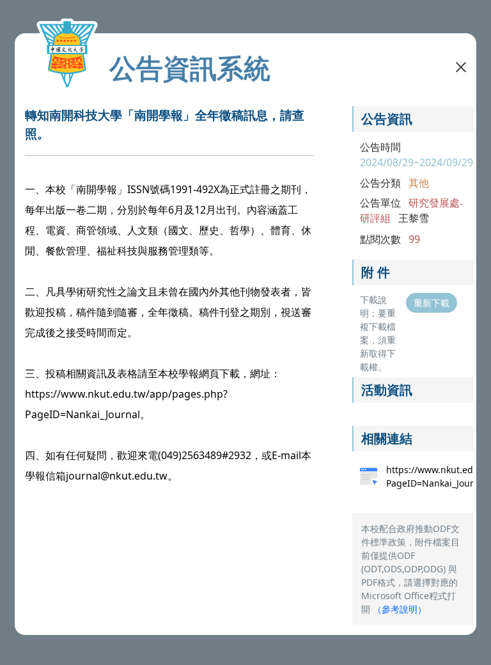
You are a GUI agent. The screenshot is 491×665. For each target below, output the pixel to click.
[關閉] (461, 66)
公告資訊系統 (189, 68)
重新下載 (431, 303)
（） (399, 609)
